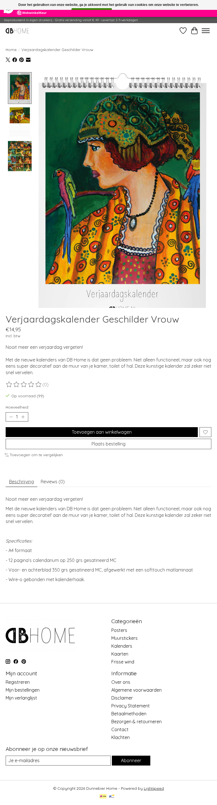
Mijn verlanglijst (21, 698)
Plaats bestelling (108, 444)
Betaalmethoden (128, 713)
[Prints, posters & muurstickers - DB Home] (17, 30)
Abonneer (131, 760)
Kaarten (119, 654)
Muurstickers (124, 638)
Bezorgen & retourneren (136, 721)
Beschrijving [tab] (21, 481)
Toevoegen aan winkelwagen (102, 432)
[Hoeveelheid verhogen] (23, 417)
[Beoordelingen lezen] (24, 384)
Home (11, 49)
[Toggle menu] (205, 30)
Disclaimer (122, 698)
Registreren (18, 682)
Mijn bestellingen (23, 690)
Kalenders (121, 646)
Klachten (120, 737)
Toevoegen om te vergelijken (36, 455)
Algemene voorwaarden (136, 690)
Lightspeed (154, 788)
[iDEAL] (103, 796)
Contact (120, 729)
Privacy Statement (130, 706)
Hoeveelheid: (17, 407)
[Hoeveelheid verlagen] (11, 417)
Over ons (120, 682)
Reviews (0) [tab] (53, 481)
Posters (119, 630)
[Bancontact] (111, 796)
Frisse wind (122, 662)
